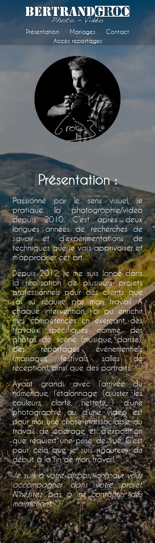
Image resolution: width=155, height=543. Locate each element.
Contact (117, 31)
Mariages (82, 31)
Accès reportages (77, 40)
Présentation (42, 31)
